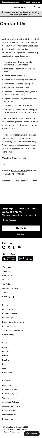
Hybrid (5, 356)
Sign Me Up (21, 228)
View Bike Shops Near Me (14, 158)
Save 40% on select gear (10, 2)
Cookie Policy (8, 335)
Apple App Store (9, 258)
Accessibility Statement (12, 330)
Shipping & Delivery (10, 402)
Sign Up (38, 2)
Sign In (33, 2)
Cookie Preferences (11, 432)
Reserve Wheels (9, 326)
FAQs (4, 164)
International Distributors (13, 322)
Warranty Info (8, 398)
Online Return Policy (11, 406)
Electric (5, 360)
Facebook (14, 247)
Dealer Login (7, 318)
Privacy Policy (21, 234)
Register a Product (10, 389)
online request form (28, 181)
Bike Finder (7, 372)
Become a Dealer (9, 313)
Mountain (6, 351)
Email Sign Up (8, 297)
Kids (4, 364)
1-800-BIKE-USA (19, 170)
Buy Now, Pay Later (10, 394)
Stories (5, 292)
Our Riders (6, 284)
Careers (5, 280)
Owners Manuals (9, 415)
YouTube (19, 247)
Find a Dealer (8, 309)
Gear (4, 368)
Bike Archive (7, 419)
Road (4, 347)
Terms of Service (8, 430)
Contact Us (7, 275)
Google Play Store (25, 258)
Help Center (7, 385)
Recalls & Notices (9, 410)
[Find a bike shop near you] (24, 2)
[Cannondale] (21, 7)
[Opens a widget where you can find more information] (32, 434)
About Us (6, 271)
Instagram (3, 247)
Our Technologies (10, 288)
